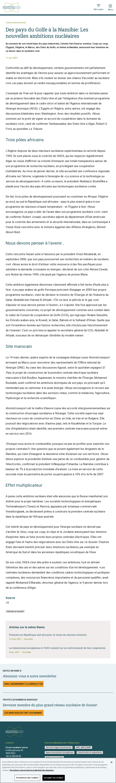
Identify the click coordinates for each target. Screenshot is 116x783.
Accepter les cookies (53, 778)
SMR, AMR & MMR (83, 747)
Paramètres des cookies (27, 778)
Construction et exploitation (90, 753)
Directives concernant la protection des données (32, 770)
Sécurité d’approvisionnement (58, 747)
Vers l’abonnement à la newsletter (23, 684)
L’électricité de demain (16, 22)
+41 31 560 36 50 (13, 756)
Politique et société (15, 611)
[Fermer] (111, 762)
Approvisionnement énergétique (59, 753)
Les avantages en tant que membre (23, 713)
